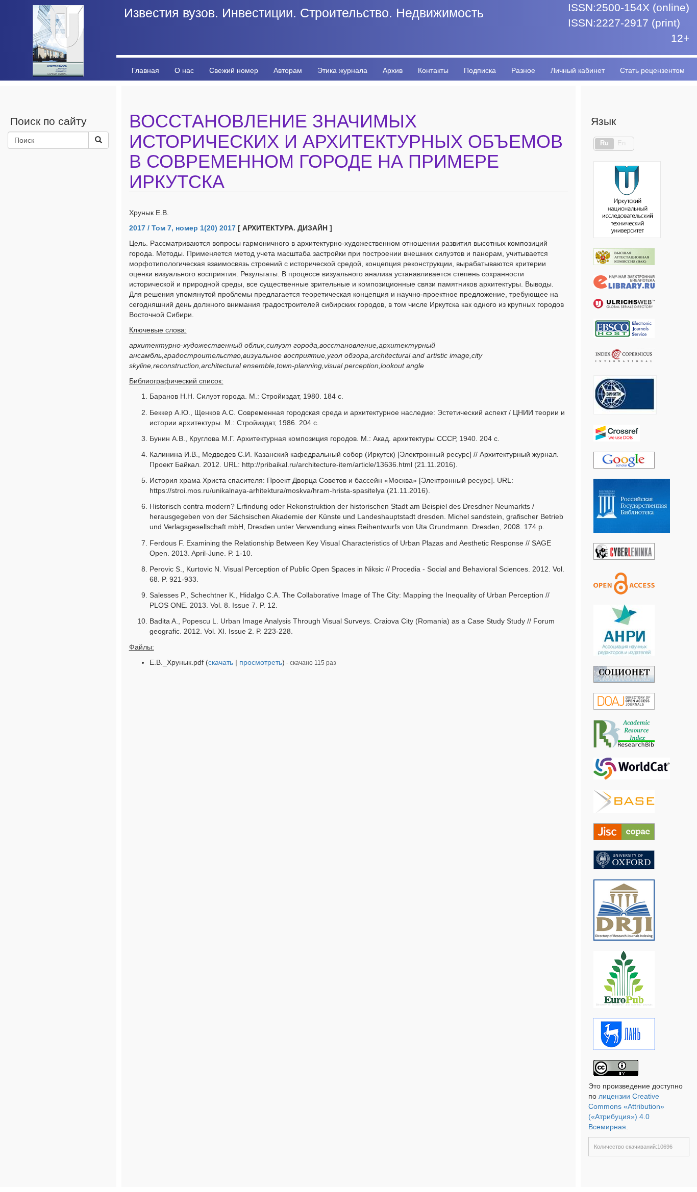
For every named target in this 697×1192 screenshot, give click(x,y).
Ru (604, 143)
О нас (184, 70)
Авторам (287, 70)
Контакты (433, 70)
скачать (220, 662)
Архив (393, 70)
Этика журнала (342, 70)
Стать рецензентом (652, 70)
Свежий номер (233, 70)
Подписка (480, 70)
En (621, 143)
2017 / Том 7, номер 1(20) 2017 (182, 228)
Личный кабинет (578, 70)
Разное (523, 70)
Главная (145, 70)
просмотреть (260, 662)
